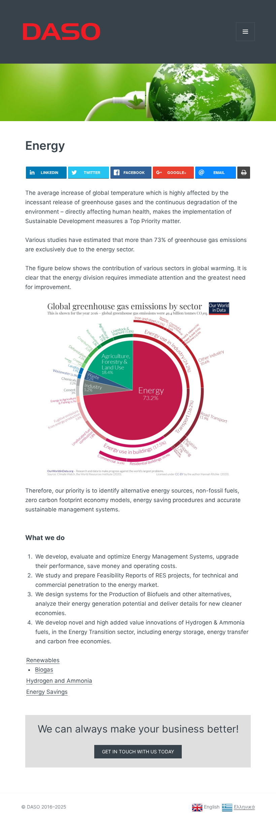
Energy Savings (47, 691)
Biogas (44, 669)
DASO (22, 21)
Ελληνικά (244, 807)
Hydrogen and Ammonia (59, 680)
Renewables (43, 660)
